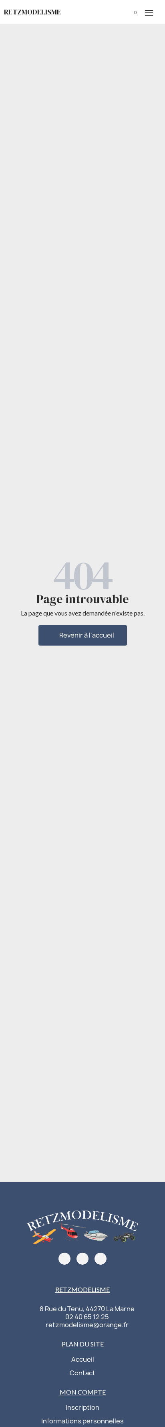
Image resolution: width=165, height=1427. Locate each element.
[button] (106, 12)
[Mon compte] (118, 12)
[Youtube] (101, 1259)
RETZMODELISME (32, 12)
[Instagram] (82, 1259)
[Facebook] (64, 1259)
